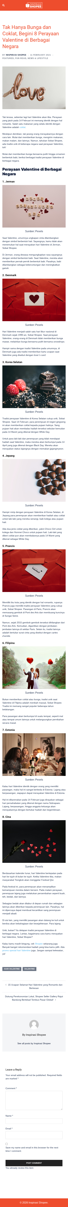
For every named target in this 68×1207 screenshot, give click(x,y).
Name (9, 1115)
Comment (11, 1088)
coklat (22, 127)
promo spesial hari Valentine (16, 950)
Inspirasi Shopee (16, 55)
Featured (8, 58)
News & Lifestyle (38, 58)
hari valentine (12, 969)
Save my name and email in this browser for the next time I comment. (32, 1149)
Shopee (39, 943)
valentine (29, 969)
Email (9, 1128)
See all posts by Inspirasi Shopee (34, 1043)
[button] (3, 5)
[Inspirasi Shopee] (34, 5)
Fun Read (20, 58)
